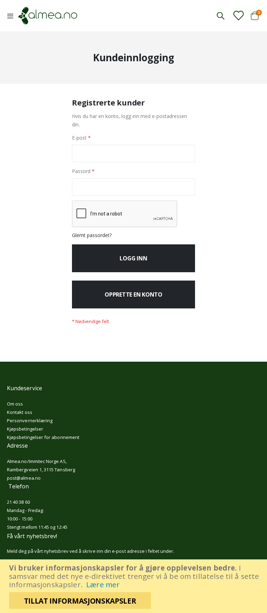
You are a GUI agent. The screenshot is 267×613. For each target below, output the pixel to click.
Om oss (15, 404)
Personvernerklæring (29, 420)
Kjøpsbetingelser (25, 429)
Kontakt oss (19, 412)
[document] (134, 586)
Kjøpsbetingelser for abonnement (43, 437)
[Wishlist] (238, 15)
